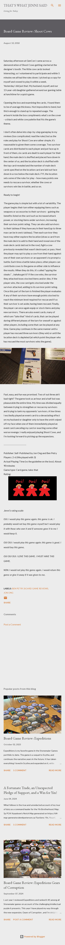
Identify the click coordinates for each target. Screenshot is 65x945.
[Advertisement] (32, 657)
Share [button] (7, 602)
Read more (55, 770)
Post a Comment (12, 624)
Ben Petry (17, 588)
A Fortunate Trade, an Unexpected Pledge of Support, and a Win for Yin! (30, 790)
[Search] (52, 5)
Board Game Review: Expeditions (27, 738)
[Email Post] (5, 599)
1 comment (19, 770)
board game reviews (36, 588)
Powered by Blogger (34, 936)
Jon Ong (8, 592)
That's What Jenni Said (25, 5)
